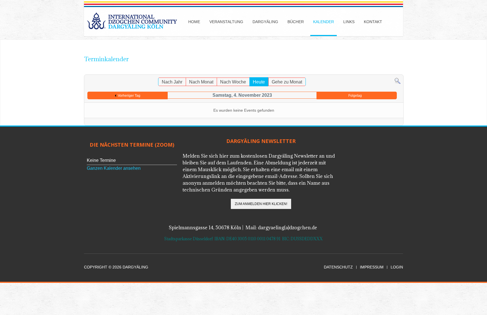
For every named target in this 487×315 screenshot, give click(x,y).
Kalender (323, 21)
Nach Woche (233, 82)
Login (397, 267)
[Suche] (397, 80)
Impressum (372, 267)
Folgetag (355, 96)
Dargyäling (265, 21)
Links (349, 21)
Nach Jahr (172, 82)
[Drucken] (393, 71)
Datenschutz (338, 267)
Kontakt (373, 21)
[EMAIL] (399, 71)
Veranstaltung (226, 21)
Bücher (295, 21)
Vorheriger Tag (129, 96)
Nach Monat (201, 82)
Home (194, 21)
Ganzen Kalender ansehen (114, 168)
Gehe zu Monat (287, 82)
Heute (259, 82)
